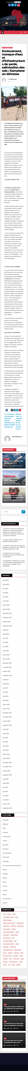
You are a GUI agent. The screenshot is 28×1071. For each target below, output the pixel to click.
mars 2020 (6, 799)
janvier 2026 (6, 609)
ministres (16, 953)
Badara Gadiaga (7, 920)
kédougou (5, 947)
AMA (4, 828)
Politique (13, 493)
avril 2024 (5, 696)
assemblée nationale (8, 917)
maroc (4, 953)
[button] (21, 32)
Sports (4, 894)
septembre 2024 (7, 675)
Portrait (5, 878)
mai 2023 (5, 742)
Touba (20, 961)
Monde (5, 869)
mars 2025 (6, 650)
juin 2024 (5, 688)
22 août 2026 (9, 994)
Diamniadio (6, 935)
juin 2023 (5, 737)
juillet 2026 (6, 584)
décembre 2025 (7, 613)
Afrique (9, 914)
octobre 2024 (6, 671)
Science (5, 886)
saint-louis (16, 958)
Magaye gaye (17, 950)
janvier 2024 (6, 708)
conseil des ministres (8, 932)
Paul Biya (15, 955)
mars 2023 (6, 750)
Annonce (5, 832)
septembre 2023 (7, 725)
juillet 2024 (6, 684)
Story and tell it (7, 898)
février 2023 (6, 754)
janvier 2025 (6, 659)
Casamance (6, 926)
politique (5, 958)
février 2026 (6, 605)
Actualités (4, 47)
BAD (17, 917)
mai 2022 (5, 791)
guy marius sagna (8, 941)
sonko (22, 958)
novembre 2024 (7, 667)
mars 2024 (6, 700)
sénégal (5, 961)
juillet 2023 (6, 733)
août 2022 (5, 779)
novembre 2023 (7, 717)
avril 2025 (5, 646)
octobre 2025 (6, 621)
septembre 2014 (7, 808)
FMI (13, 938)
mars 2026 (6, 601)
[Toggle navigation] (25, 32)
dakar (17, 932)
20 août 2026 (9, 1028)
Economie (13, 476)
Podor (21, 955)
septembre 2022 (7, 775)
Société (10, 47)
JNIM (17, 944)
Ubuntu (5, 903)
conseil (13, 929)
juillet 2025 (6, 634)
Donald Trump (6, 938)
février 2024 (6, 704)
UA (9, 964)
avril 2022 (5, 795)
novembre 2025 (7, 617)
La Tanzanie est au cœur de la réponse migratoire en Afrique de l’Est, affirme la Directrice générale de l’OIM (14, 547)
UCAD (13, 964)
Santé (4, 882)
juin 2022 (5, 787)
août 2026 (5, 580)
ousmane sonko (7, 955)
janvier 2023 (6, 758)
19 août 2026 (9, 1045)
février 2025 (6, 655)
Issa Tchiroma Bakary (8, 944)
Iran (15, 941)
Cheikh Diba (20, 926)
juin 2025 (5, 638)
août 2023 (5, 729)
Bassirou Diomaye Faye (9, 923)
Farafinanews (13, 79)
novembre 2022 (7, 766)
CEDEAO (13, 926)
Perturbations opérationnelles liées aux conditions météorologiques (13, 463)
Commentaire (6, 836)
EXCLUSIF (6, 857)
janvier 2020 (6, 804)
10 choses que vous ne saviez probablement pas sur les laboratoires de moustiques (13, 554)
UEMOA (18, 964)
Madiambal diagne (8, 950)
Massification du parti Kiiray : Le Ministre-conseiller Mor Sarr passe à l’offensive (13, 497)
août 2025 (5, 630)
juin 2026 (5, 588)
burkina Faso (20, 923)
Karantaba (6, 861)
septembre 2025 (7, 626)
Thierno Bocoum (13, 961)
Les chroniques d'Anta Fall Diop (12, 865)
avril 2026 (5, 597)
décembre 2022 (7, 762)
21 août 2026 (9, 1011)
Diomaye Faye (14, 935)
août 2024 (5, 679)
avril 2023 (5, 746)
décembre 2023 (7, 713)
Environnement (7, 853)
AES (4, 914)
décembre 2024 (7, 663)
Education (6, 849)
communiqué (6, 929)
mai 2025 (5, 642)
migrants (10, 953)
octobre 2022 (6, 770)
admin (17, 994)
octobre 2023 (6, 721)
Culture (5, 840)
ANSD (14, 914)
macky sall (12, 947)
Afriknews (5, 824)
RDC (10, 958)
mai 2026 (5, 592)
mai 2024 (5, 692)
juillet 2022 (6, 783)
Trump (5, 964)
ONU (22, 953)
